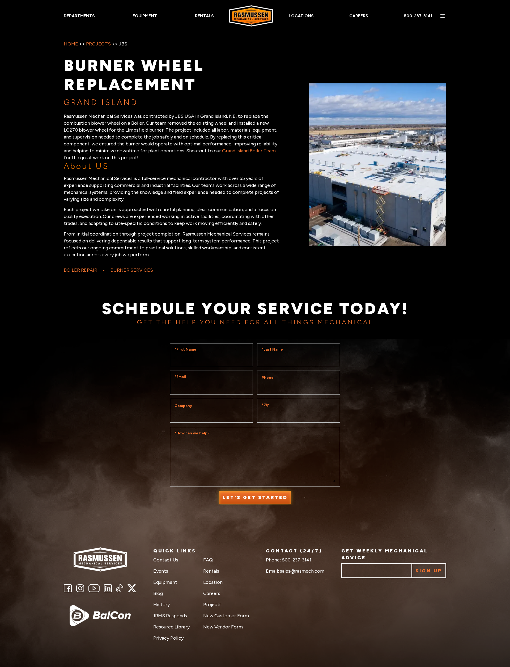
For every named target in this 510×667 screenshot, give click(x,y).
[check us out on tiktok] (119, 588)
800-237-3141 (418, 15)
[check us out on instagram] (80, 588)
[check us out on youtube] (94, 588)
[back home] (100, 559)
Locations (301, 15)
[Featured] (100, 615)
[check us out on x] (132, 588)
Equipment (145, 15)
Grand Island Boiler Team (249, 151)
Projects (98, 44)
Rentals (204, 15)
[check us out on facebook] (68, 588)
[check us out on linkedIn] (108, 588)
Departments (79, 15)
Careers (358, 15)
